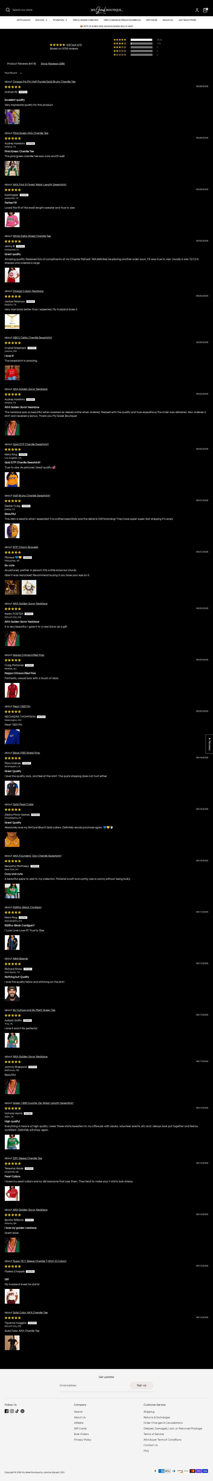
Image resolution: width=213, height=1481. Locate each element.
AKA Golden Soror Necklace (30, 389)
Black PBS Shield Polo (26, 753)
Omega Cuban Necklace (28, 291)
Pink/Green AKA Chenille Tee (30, 133)
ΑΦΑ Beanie (20, 958)
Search (78, 1411)
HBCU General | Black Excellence (122, 20)
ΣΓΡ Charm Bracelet (25, 547)
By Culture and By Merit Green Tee (34, 1010)
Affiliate (78, 1423)
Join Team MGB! (187, 20)
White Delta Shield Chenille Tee (32, 236)
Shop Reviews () (53, 63)
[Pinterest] (22, 1411)
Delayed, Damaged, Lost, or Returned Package (173, 1428)
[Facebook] (6, 1411)
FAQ (146, 1450)
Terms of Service (154, 1434)
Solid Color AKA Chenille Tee (30, 1312)
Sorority (40, 20)
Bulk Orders (81, 1434)
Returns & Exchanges (157, 1417)
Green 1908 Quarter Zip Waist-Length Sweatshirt (43, 1103)
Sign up (141, 1385)
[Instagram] (12, 1411)
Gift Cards (151, 20)
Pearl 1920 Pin (22, 706)
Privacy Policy (82, 1439)
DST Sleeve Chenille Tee (27, 1158)
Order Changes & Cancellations (163, 1423)
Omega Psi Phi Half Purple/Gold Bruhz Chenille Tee (44, 81)
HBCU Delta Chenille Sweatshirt (32, 337)
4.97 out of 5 (74, 45)
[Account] (197, 10)
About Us (168, 20)
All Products (23, 20)
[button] (120, 40)
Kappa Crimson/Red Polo (28, 655)
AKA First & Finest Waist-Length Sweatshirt (39, 184)
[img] (66, 45)
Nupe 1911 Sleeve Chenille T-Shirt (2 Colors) (39, 1261)
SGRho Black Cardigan (27, 907)
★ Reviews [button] (209, 744)
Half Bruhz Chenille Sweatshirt (31, 495)
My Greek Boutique (31, 1472)
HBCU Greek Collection (86, 20)
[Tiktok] (17, 1411)
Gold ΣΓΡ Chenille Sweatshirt (31, 444)
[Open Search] (8, 10)
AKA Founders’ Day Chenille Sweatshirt (37, 856)
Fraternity (59, 20)
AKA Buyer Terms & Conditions (163, 1439)
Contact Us (151, 1445)
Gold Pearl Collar (23, 804)
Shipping (149, 1411)
